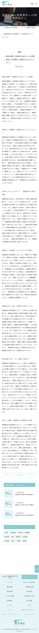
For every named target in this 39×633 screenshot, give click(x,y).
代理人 (13, 541)
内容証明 (25, 536)
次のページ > (31, 475)
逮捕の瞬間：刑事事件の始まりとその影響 (20, 56)
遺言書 (24, 541)
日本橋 (6, 532)
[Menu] (36, 4)
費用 (12, 536)
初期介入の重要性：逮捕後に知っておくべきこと (20, 60)
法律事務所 (13, 532)
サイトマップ (29, 614)
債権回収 (18, 536)
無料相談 (7, 536)
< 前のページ (7, 475)
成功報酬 (7, 541)
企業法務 (20, 532)
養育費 (18, 541)
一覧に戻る (19, 475)
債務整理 (27, 532)
